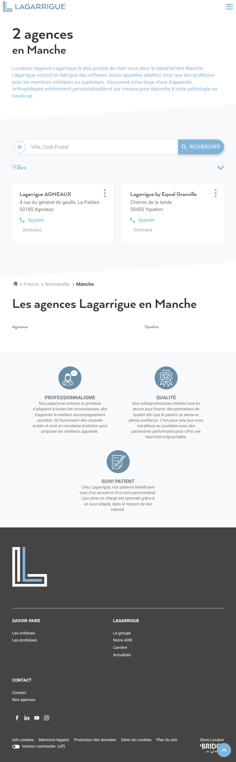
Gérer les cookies (136, 740)
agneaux (20, 326)
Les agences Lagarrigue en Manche (104, 304)
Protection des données (95, 740)
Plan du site (166, 740)
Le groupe (122, 633)
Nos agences (23, 700)
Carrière (120, 648)
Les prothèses (24, 640)
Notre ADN (122, 640)
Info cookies (23, 740)
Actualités (122, 655)
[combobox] (95, 147)
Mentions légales (54, 740)
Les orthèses (23, 633)
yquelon (151, 326)
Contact (19, 693)
